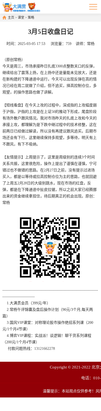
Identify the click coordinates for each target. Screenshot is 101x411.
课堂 (21, 17)
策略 (31, 17)
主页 (11, 17)
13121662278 (44, 349)
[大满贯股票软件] (21, 7)
